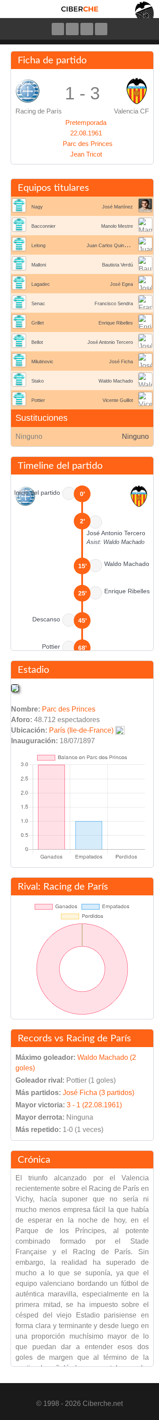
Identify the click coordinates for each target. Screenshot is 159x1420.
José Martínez (117, 206)
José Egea (121, 284)
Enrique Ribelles (115, 322)
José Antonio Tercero (110, 342)
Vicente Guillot (117, 400)
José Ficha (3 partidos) (98, 1092)
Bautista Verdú (117, 264)
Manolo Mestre (117, 226)
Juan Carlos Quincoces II (114, 245)
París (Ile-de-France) (81, 730)
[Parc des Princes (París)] (15, 688)
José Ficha (121, 361)
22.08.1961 (86, 133)
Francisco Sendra (114, 303)
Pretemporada (85, 122)
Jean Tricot (86, 154)
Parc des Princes (88, 143)
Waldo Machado (115, 380)
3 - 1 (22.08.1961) (94, 1105)
